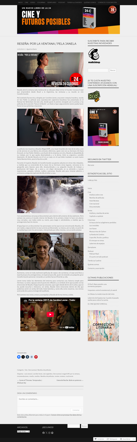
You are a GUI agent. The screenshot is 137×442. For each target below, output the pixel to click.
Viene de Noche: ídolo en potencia (69, 380)
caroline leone (37, 374)
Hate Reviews (94, 201)
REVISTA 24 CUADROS (68, 19)
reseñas (37, 376)
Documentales (94, 207)
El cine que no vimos (96, 240)
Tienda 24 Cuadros (74, 2)
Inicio (20, 2)
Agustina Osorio (32, 49)
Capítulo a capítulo (96, 216)
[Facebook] (43, 433)
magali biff (65, 374)
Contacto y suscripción (107, 2)
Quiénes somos (90, 2)
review (57, 376)
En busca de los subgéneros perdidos (102, 222)
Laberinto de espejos (97, 243)
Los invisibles (94, 225)
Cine (26, 2)
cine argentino (47, 374)
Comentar (76, 410)
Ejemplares (51, 2)
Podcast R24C (94, 254)
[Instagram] (49, 433)
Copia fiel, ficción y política (99, 237)
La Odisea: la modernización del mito (101, 294)
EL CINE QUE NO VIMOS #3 (97, 304)
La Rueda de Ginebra (96, 234)
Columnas (41, 2)
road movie (69, 376)
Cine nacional (32, 370)
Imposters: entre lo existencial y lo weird (102, 290)
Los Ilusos (93, 228)
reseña (31, 376)
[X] (46, 433)
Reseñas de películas (44, 370)
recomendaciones (23, 376)
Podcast (61, 2)
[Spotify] (52, 433)
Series (32, 2)
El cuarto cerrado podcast (98, 257)
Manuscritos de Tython (97, 231)
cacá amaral (28, 374)
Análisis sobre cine (96, 195)
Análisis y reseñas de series (99, 213)
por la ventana (75, 374)
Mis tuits (91, 165)
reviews (62, 376)
